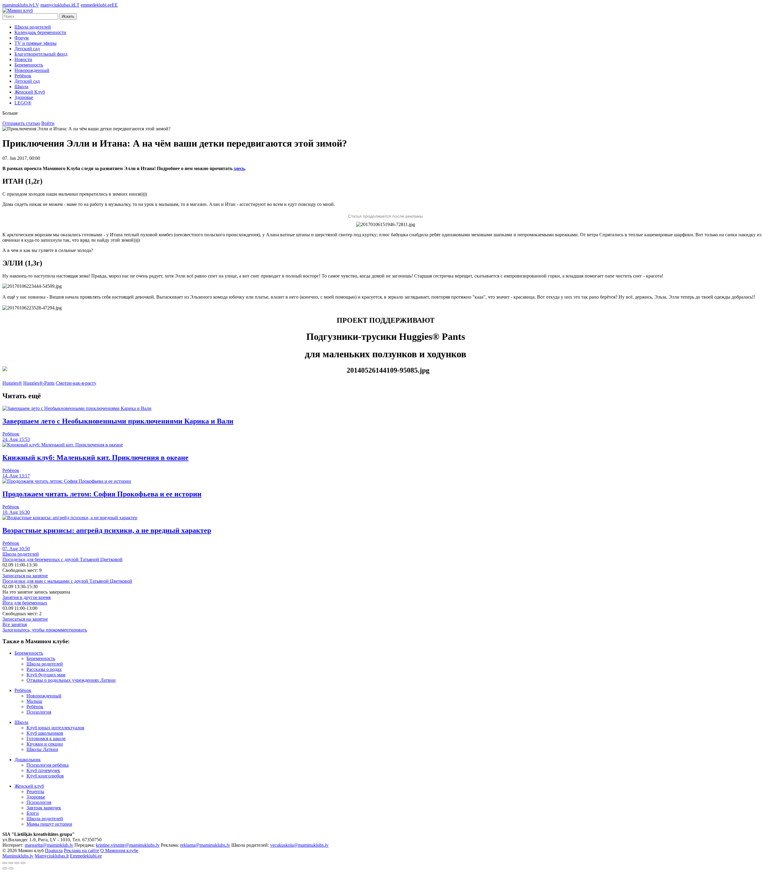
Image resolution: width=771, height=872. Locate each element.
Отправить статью (21, 123)
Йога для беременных (24, 602)
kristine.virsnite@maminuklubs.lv (128, 845)
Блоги (33, 813)
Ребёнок (22, 75)
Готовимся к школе (46, 738)
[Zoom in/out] (22, 863)
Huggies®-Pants (39, 383)
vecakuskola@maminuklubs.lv (299, 845)
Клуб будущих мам (46, 674)
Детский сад (27, 48)
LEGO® (22, 102)
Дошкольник (27, 759)
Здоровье (23, 97)
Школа (21, 86)
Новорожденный (31, 70)
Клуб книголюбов (45, 775)
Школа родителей (32, 26)
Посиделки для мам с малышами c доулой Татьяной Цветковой (67, 581)
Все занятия (14, 624)
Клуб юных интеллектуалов (55, 727)
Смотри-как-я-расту (76, 383)
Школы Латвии (42, 749)
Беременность (28, 64)
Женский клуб (29, 786)
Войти (48, 123)
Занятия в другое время (26, 597)
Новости (23, 59)
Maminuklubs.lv (17, 855)
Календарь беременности (40, 32)
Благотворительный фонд (40, 54)
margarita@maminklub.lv (49, 845)
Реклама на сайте (81, 850)
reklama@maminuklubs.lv (205, 845)
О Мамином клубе (119, 850)
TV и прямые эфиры (35, 43)
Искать (68, 16)
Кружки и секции (45, 743)
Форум (21, 37)
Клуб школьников (45, 733)
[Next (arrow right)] (10, 868)
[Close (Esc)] (4, 863)
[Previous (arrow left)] (4, 868)
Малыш (34, 701)
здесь (239, 168)
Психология (39, 712)
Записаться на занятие (25, 575)
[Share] (10, 863)
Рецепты (35, 791)
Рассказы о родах (44, 669)
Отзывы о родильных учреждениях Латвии (71, 680)
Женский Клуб (29, 92)
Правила (54, 850)
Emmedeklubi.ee (86, 855)
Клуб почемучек (43, 770)
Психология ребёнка (48, 765)
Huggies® (12, 383)
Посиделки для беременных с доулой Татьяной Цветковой (62, 559)
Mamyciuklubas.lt (52, 855)
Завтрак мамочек (44, 807)
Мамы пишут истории (49, 824)
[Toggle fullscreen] (16, 863)
